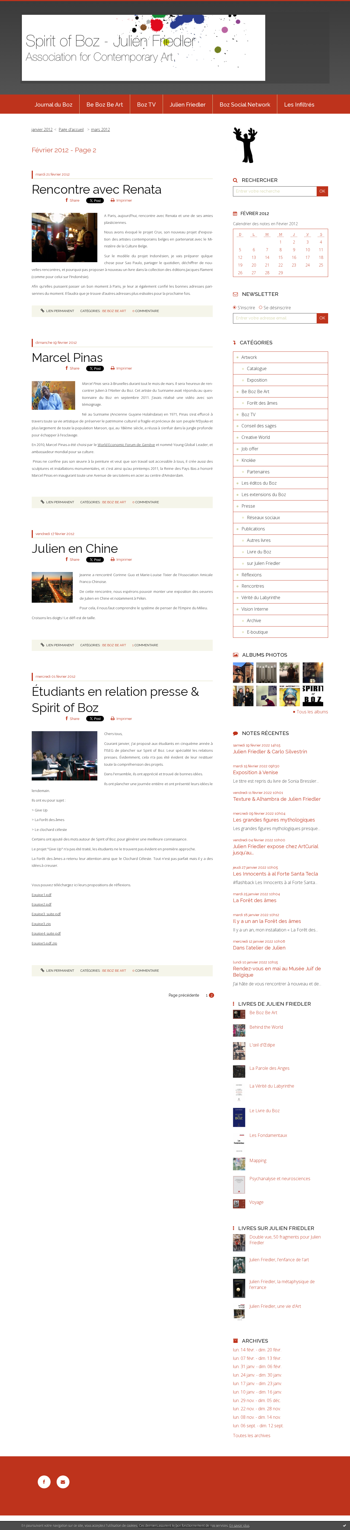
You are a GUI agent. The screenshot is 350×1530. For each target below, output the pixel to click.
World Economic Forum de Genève (126, 444)
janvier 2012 (41, 129)
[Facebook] (44, 1481)
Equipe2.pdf (41, 904)
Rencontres (252, 586)
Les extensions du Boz (263, 494)
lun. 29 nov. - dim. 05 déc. (257, 1400)
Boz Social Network (245, 104)
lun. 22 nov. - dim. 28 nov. (257, 1409)
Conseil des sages (258, 426)
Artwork (249, 357)
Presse (248, 506)
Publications (253, 529)
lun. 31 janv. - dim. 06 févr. (257, 1366)
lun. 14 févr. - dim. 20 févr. (257, 1350)
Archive (254, 620)
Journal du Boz (53, 104)
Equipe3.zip (41, 923)
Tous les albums (312, 712)
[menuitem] (53, 104)
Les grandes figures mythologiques (274, 820)
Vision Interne (254, 609)
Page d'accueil (71, 129)
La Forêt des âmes (254, 900)
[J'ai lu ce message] (344, 1525)
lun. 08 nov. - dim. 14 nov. (257, 1417)
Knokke (248, 460)
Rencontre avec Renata (97, 189)
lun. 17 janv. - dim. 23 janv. (257, 1383)
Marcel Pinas (67, 357)
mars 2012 (100, 129)
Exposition (257, 380)
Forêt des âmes (262, 403)
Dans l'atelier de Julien (259, 948)
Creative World (255, 437)
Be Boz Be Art (104, 104)
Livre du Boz (259, 552)
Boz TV (146, 104)
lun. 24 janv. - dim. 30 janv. (257, 1375)
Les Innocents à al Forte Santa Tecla (275, 874)
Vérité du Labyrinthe (260, 597)
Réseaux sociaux (263, 517)
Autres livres (259, 540)
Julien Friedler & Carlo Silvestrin (270, 751)
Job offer (249, 449)
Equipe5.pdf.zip (44, 943)
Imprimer (124, 200)
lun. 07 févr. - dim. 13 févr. (257, 1358)
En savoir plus (239, 1525)
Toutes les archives (251, 1436)
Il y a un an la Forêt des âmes (267, 921)
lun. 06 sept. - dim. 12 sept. (258, 1426)
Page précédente (184, 995)
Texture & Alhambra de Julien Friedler (277, 799)
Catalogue (257, 368)
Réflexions (251, 575)
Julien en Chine (75, 548)
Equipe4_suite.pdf (46, 933)
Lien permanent (59, 311)
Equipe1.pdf (41, 894)
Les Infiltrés (299, 104)
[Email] (63, 1481)
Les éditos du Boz (259, 483)
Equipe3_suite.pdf (46, 913)
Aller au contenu (18, 5)
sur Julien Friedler (263, 563)
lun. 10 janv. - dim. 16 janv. (257, 1392)
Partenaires (258, 472)
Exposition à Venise (255, 772)
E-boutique (257, 632)
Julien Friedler (188, 104)
